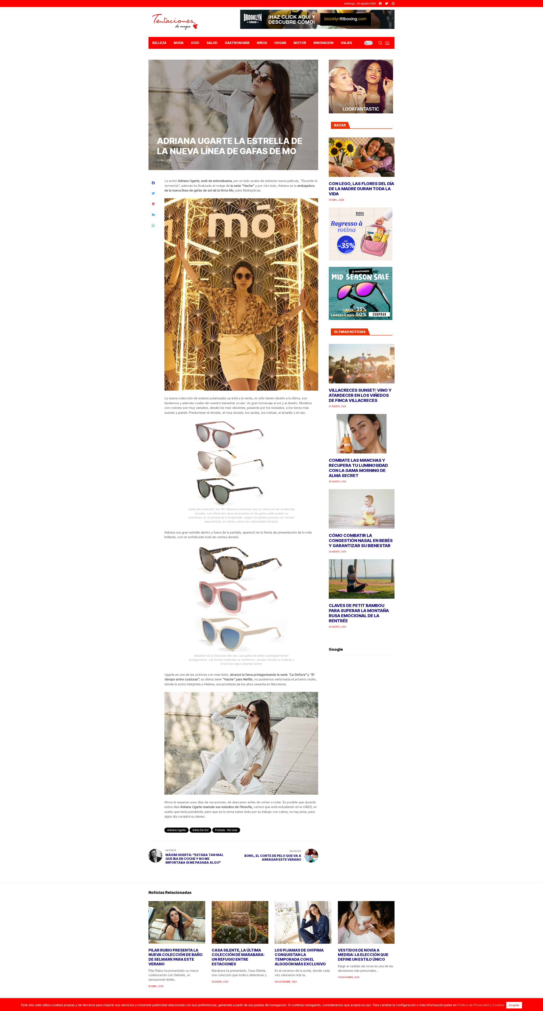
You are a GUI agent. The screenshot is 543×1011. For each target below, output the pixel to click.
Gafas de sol (200, 830)
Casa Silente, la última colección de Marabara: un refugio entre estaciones (238, 957)
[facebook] (380, 3)
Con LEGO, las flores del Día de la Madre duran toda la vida (361, 188)
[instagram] (393, 3)
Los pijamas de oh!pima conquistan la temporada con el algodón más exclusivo (300, 957)
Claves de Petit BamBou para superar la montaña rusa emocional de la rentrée (359, 613)
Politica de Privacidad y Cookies (481, 1005)
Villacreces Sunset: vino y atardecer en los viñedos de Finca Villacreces (360, 395)
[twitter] (386, 3)
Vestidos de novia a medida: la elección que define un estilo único (363, 955)
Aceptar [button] (514, 1005)
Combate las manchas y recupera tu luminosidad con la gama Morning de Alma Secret (358, 468)
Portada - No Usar (226, 830)
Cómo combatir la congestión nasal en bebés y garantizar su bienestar (361, 540)
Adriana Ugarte (176, 830)
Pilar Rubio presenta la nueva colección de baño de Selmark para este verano (175, 957)
